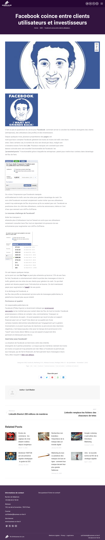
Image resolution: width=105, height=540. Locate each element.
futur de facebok (60, 366)
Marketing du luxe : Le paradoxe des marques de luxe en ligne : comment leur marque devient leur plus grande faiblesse (58, 461)
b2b (31, 366)
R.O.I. (42, 362)
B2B (25, 362)
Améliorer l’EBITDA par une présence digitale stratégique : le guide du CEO (25, 457)
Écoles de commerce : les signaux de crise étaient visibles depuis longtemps (24, 439)
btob (35, 366)
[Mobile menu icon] (101, 3)
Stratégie (57, 362)
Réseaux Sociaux (49, 362)
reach (27, 287)
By (71, 362)
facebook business (49, 366)
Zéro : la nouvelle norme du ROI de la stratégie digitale (91, 456)
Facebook (30, 362)
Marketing (37, 362)
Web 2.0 (63, 362)
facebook (40, 366)
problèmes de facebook (72, 366)
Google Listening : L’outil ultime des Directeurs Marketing (90, 437)
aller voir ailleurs (28, 355)
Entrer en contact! (54, 493)
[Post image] (10, 436)
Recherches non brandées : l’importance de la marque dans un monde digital (57, 439)
